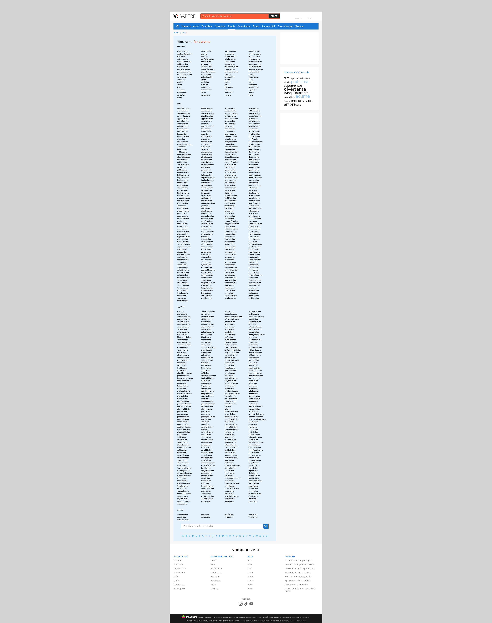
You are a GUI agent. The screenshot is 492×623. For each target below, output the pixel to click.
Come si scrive (243, 26)
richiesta (305, 78)
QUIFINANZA (286, 617)
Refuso (176, 576)
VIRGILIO (207, 617)
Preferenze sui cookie (226, 620)
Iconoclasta (178, 584)
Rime (184, 32)
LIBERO (200, 617)
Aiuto (237, 620)
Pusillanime (179, 572)
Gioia (213, 584)
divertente (295, 89)
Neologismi (220, 26)
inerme (287, 101)
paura (298, 105)
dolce (287, 85)
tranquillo (291, 93)
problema (299, 81)
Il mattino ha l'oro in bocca (298, 572)
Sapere (187, 16)
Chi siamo (189, 620)
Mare (250, 572)
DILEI (271, 617)
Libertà (214, 560)
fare (305, 100)
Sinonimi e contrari (190, 26)
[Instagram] (240, 603)
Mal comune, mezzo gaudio (298, 576)
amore (290, 104)
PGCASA (242, 617)
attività (287, 82)
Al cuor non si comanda (296, 584)
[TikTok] (246, 603)
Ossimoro (178, 560)
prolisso (296, 86)
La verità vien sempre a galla (298, 560)
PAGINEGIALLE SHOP (230, 617)
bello (310, 100)
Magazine (299, 26)
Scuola (256, 26)
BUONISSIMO (296, 617)
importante (295, 78)
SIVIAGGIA (277, 617)
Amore (251, 576)
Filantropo (178, 564)
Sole (250, 564)
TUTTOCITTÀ (263, 617)
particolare (296, 100)
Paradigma (216, 580)
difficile (303, 93)
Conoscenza (216, 572)
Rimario (231, 26)
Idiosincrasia (179, 568)
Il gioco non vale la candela (298, 580)
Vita (249, 560)
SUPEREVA (305, 617)
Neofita (177, 580)
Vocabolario (207, 26)
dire (287, 78)
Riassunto (215, 576)
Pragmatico (216, 568)
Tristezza (215, 588)
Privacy (205, 620)
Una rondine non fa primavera (299, 568)
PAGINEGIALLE (217, 617)
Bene (250, 588)
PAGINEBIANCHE (252, 617)
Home (177, 26)
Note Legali (198, 620)
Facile (213, 564)
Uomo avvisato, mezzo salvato (299, 564)
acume (302, 96)
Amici (250, 584)
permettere (289, 97)
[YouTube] (251, 603)
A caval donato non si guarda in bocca (300, 589)
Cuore (251, 580)
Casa (250, 568)
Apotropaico (179, 588)
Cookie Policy (213, 620)
